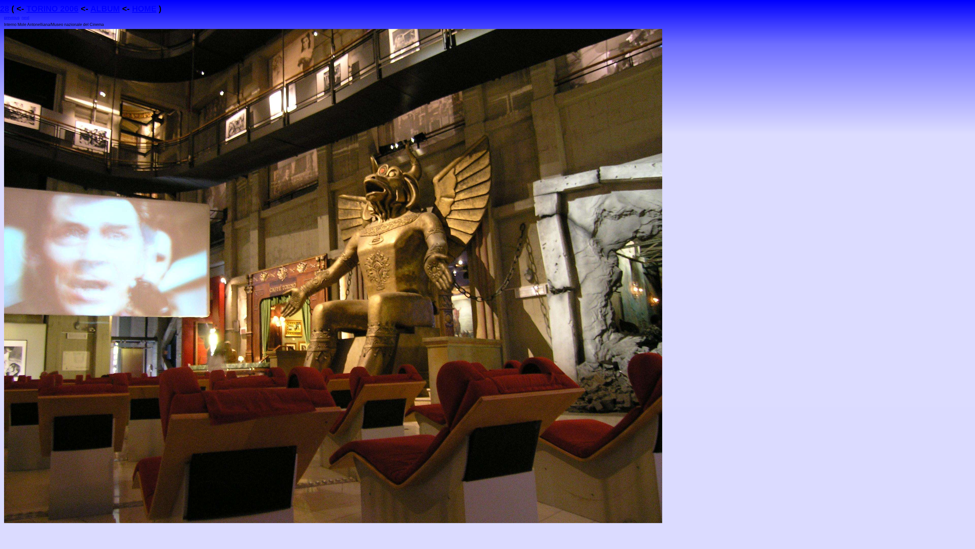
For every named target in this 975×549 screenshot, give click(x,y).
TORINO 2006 (52, 8)
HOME (144, 8)
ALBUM (105, 8)
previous (12, 18)
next (25, 18)
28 (4, 8)
